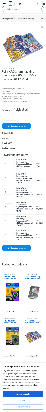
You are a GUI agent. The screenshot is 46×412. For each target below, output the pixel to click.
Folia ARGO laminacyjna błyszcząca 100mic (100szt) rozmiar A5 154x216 (24, 235)
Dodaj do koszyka (18, 126)
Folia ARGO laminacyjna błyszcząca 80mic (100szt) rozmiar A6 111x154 (24, 192)
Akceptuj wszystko (23, 394)
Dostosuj (23, 400)
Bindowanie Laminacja (26, 19)
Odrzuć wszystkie (23, 407)
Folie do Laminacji (8, 69)
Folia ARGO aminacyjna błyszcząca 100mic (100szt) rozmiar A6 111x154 (24, 206)
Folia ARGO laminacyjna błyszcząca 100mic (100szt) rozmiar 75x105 (24, 164)
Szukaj (40, 9)
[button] (42, 27)
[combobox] (19, 9)
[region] (23, 387)
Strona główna (7, 19)
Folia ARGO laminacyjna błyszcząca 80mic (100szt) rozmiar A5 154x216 (24, 221)
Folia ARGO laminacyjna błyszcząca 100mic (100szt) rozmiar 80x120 (24, 178)
